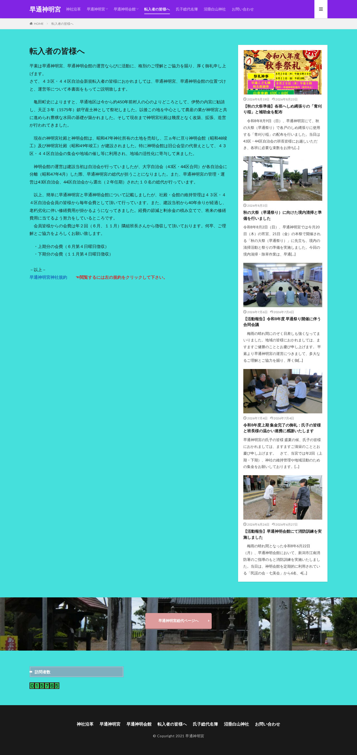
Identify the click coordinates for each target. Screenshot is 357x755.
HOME (39, 24)
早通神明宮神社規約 (48, 277)
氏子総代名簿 (187, 9)
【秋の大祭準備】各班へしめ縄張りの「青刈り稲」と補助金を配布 (282, 109)
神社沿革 (73, 9)
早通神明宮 (45, 9)
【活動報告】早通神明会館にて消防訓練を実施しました (282, 534)
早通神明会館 (125, 9)
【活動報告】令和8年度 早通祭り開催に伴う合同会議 (282, 321)
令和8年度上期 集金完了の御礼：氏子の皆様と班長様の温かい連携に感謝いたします (282, 428)
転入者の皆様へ (157, 9)
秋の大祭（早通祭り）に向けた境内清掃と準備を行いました (282, 215)
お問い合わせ (243, 9)
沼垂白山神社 (215, 9)
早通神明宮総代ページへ (178, 620)
